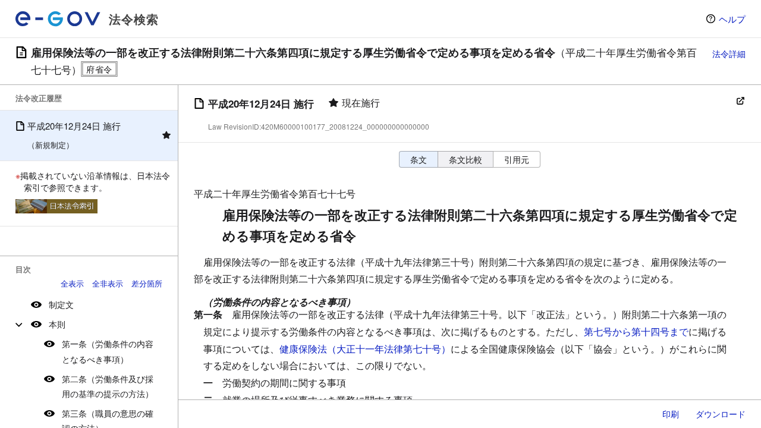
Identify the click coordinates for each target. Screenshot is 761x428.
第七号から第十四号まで (636, 331)
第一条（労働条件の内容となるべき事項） (107, 351)
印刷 (670, 414)
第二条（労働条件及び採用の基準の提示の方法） (107, 386)
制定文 (61, 304)
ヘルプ (732, 18)
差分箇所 (146, 283)
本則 (57, 324)
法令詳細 (729, 53)
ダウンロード (721, 414)
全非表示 (107, 283)
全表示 (72, 283)
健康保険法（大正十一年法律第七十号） (365, 348)
